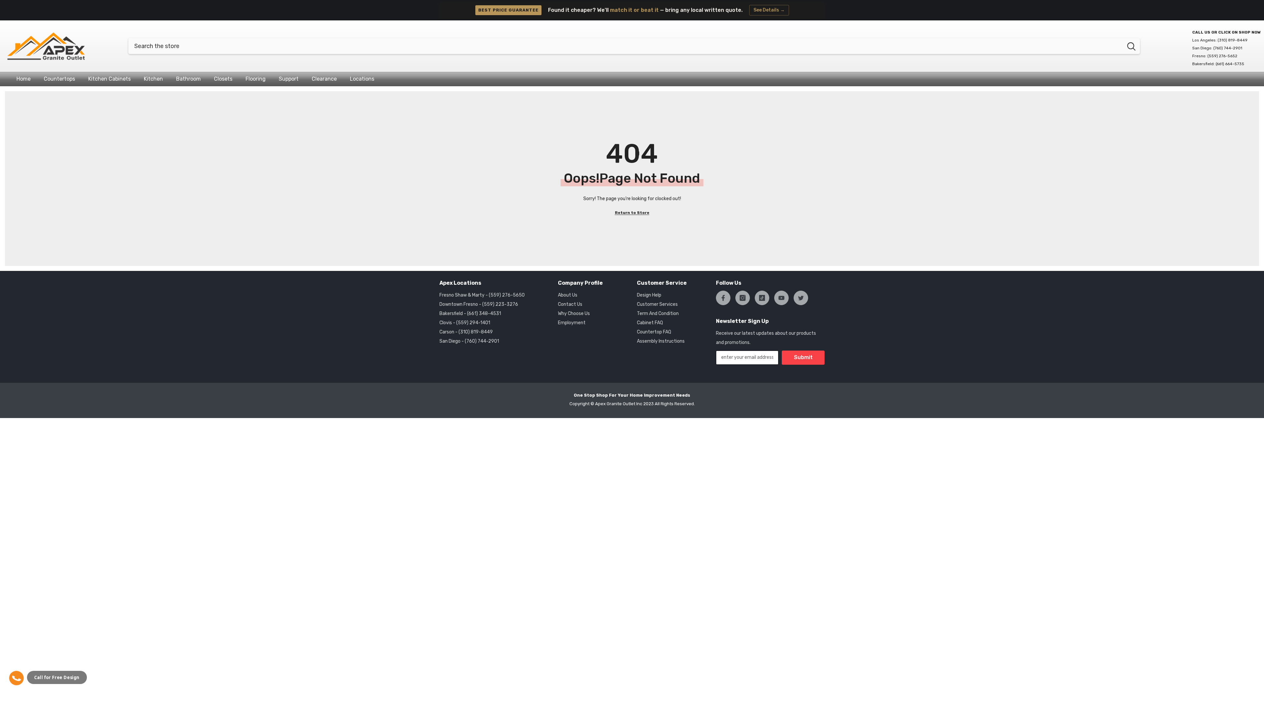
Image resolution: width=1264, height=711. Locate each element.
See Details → (769, 10)
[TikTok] (762, 298)
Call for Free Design (57, 677)
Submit (803, 357)
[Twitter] (801, 298)
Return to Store (632, 212)
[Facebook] (723, 298)
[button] (16, 678)
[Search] (634, 46)
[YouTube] (781, 298)
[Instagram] (742, 298)
